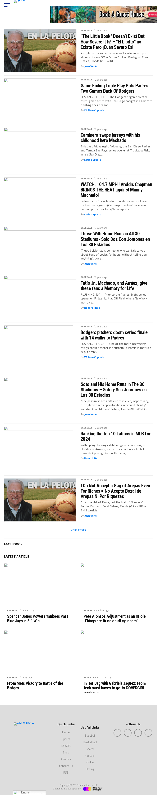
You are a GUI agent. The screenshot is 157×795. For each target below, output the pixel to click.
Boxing (90, 769)
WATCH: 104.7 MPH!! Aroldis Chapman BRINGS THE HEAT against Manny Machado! (116, 190)
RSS (66, 772)
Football (90, 755)
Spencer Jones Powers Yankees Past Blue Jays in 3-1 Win (37, 618)
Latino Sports (92, 160)
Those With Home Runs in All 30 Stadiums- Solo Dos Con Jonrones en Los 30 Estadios (115, 239)
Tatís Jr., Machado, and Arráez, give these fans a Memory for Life (114, 285)
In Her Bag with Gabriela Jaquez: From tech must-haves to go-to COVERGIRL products (115, 688)
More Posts (78, 530)
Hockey (90, 762)
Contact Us (66, 766)
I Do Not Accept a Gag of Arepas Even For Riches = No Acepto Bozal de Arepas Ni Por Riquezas (115, 491)
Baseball (87, 30)
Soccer (90, 749)
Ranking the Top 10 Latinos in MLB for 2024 (115, 436)
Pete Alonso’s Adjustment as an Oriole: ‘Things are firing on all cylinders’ (115, 618)
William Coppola (94, 110)
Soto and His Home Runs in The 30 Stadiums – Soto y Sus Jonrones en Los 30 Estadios (114, 390)
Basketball (91, 677)
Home (66, 732)
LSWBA (65, 745)
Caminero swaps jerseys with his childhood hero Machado (110, 137)
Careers (66, 759)
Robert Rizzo (92, 308)
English (25, 792)
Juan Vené (90, 66)
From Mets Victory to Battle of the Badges (35, 685)
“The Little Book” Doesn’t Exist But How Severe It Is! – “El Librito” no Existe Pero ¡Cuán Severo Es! (113, 42)
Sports (66, 739)
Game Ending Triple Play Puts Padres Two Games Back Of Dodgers (114, 88)
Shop (66, 752)
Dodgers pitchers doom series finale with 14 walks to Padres (114, 335)
